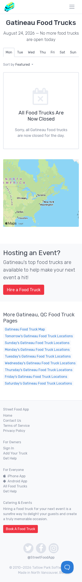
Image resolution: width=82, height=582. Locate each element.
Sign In (8, 448)
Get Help (10, 458)
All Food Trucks (15, 486)
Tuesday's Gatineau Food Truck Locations (38, 356)
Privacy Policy (14, 431)
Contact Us (12, 421)
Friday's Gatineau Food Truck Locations (36, 377)
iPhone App (16, 476)
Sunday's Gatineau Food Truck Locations (37, 343)
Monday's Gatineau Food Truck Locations (37, 350)
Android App (17, 481)
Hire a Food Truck (24, 289)
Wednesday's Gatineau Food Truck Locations (40, 363)
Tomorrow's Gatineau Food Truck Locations (39, 336)
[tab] (9, 52)
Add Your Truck (15, 453)
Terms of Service (16, 426)
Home (7, 415)
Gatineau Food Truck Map (25, 329)
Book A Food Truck (20, 529)
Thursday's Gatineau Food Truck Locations (38, 370)
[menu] (72, 6)
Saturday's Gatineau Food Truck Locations (38, 383)
